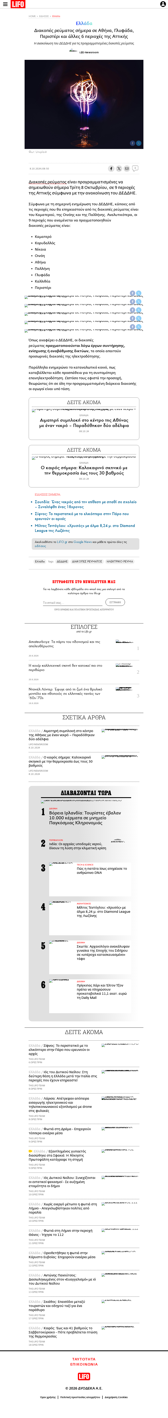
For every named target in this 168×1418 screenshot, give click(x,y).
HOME (32, 16)
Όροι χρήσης (48, 1397)
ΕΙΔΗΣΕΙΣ (44, 16)
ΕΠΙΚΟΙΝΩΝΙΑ (84, 1364)
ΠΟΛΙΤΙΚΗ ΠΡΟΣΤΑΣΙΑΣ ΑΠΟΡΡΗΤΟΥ (94, 609)
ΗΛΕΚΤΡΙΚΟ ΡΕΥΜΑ (120, 561)
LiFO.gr (62, 542)
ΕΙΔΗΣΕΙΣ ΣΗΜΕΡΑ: (48, 494)
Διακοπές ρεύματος (48, 182)
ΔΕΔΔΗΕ (62, 561)
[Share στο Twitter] (138, 293)
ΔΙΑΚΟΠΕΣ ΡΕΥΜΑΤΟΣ (87, 561)
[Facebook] (132, 143)
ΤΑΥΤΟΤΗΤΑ (84, 1359)
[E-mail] (127, 168)
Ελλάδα (56, 16)
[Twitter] (138, 143)
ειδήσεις (40, 546)
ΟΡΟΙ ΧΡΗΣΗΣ (61, 609)
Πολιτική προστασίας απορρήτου (80, 1397)
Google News (83, 542)
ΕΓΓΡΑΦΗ (115, 602)
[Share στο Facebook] (132, 293)
